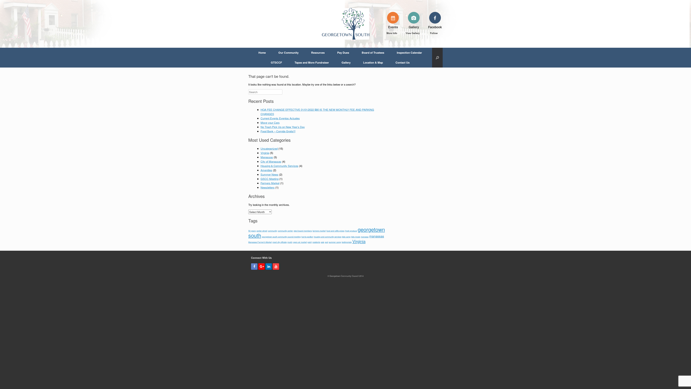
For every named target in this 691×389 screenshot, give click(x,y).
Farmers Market (270, 183)
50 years (252, 230)
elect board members (303, 230)
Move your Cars (270, 122)
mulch (289, 242)
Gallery (346, 62)
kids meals (355, 236)
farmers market (319, 230)
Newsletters (268, 187)
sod (326, 242)
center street (261, 230)
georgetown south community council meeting (281, 236)
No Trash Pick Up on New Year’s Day (283, 127)
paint (310, 242)
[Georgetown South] (345, 24)
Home (262, 53)
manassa (365, 236)
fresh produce (351, 230)
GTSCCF (276, 62)
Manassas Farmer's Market (260, 242)
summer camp (335, 242)
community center (285, 230)
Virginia (265, 153)
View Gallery (413, 33)
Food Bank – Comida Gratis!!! (278, 131)
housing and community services (327, 236)
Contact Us (403, 62)
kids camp (346, 236)
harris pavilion (307, 236)
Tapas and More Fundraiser (312, 62)
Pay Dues (343, 53)
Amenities (266, 170)
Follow (434, 33)
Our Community (288, 53)
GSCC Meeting (270, 179)
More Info (392, 33)
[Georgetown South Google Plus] (261, 266)
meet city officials (279, 242)
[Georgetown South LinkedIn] (268, 266)
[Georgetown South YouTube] (276, 266)
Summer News (269, 174)
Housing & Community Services (279, 166)
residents (316, 242)
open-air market (300, 242)
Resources (318, 53)
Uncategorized (269, 148)
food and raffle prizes (335, 230)
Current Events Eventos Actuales (280, 118)
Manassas (267, 157)
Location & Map (373, 62)
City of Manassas (271, 161)
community (272, 230)
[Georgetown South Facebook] (254, 266)
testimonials (347, 242)
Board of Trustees (373, 53)
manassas (376, 236)
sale (322, 242)
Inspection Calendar (409, 53)
